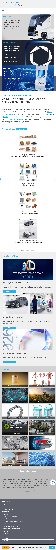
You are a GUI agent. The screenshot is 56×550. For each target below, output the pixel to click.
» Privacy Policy (7, 538)
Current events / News (10, 256)
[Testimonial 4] (26, 491)
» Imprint (5, 541)
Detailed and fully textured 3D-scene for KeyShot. (28, 242)
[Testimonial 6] (28, 491)
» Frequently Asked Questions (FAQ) (12, 521)
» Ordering (5, 531)
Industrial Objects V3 (28, 183)
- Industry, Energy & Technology (12, 27)
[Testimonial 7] (29, 491)
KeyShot (5, 117)
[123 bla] (6, 12)
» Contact (5, 533)
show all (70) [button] (22, 129)
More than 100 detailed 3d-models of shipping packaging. (28, 156)
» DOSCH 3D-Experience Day (10, 516)
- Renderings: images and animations (13, 78)
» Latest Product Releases (10, 509)
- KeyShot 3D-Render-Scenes (11, 22)
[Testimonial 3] (25, 491)
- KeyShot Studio (11, 46)
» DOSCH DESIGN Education (10, 526)
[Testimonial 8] (30, 491)
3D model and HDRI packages (15, 119)
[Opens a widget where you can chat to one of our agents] (5, 547)
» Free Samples (6, 519)
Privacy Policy (42, 548)
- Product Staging (8, 31)
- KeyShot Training (8, 55)
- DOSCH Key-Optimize (9, 57)
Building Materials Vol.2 (28, 212)
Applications (6, 369)
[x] (54, 546)
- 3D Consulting (7, 74)
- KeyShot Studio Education (11, 61)
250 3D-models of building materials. (28, 214)
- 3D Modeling (7, 76)
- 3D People (6, 25)
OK (52, 547)
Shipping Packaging (28, 154)
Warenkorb (18, 5)
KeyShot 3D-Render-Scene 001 (28, 240)
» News (4, 507)
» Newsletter (6, 514)
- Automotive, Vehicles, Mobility (12, 20)
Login (15, 5)
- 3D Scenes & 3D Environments (12, 29)
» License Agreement (8, 536)
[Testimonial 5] (27, 491)
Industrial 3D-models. (28, 185)
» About (4, 504)
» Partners (5, 524)
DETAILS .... (10, 291)
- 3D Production (7, 72)
